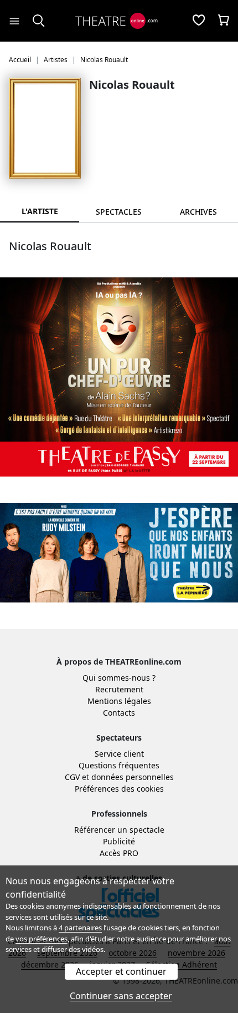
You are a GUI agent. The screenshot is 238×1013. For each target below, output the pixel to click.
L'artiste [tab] (40, 211)
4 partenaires (80, 928)
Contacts (119, 712)
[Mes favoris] (199, 21)
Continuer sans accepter (121, 996)
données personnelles (132, 777)
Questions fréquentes (119, 765)
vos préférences (41, 939)
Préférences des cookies (119, 788)
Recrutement (119, 689)
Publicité (119, 841)
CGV (72, 777)
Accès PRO (119, 853)
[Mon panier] (223, 21)
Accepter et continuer (121, 971)
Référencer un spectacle (119, 829)
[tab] (118, 211)
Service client (119, 753)
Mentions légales (119, 701)
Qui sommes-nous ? (119, 677)
